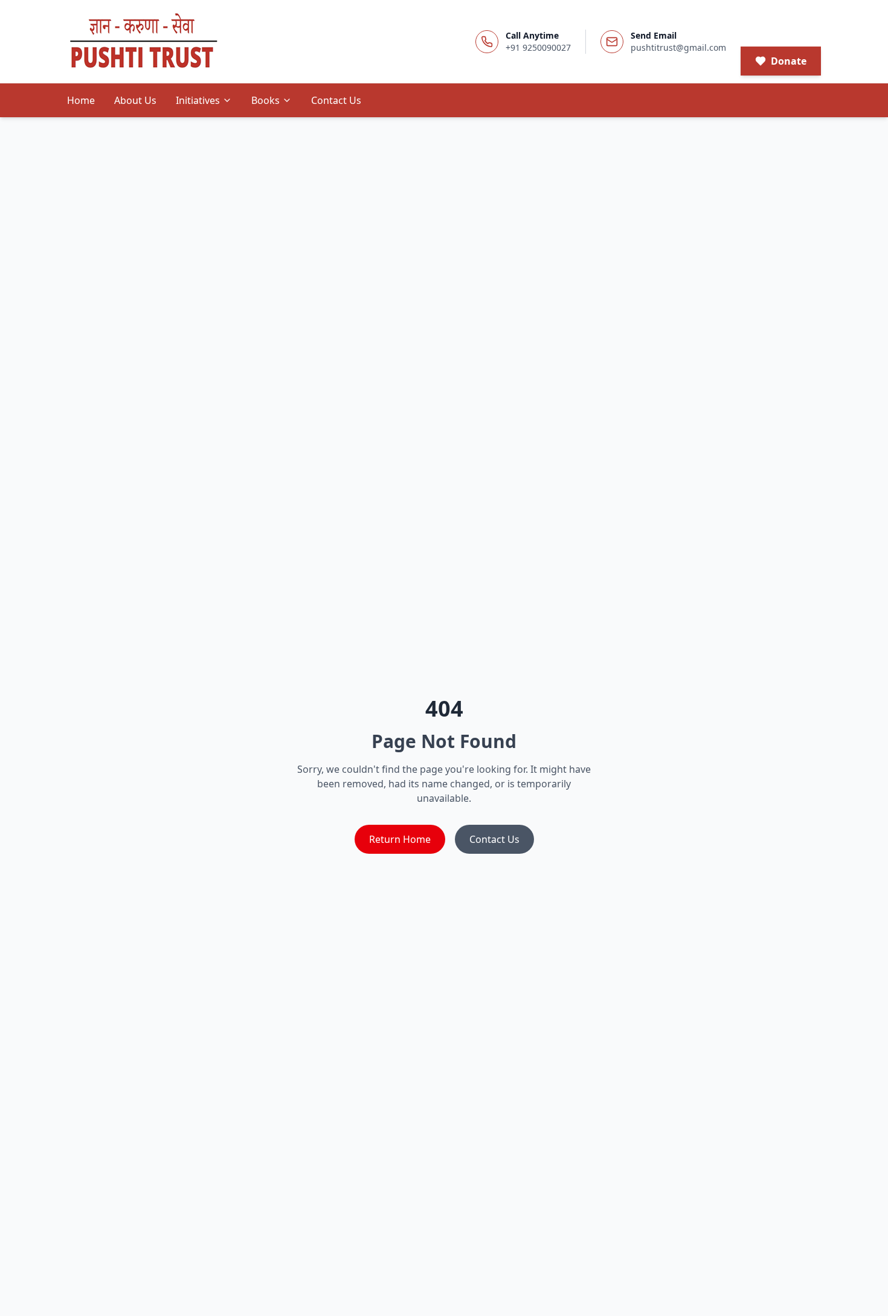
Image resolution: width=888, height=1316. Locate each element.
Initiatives (198, 100)
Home (81, 100)
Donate (788, 61)
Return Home (400, 839)
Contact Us (336, 100)
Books (265, 100)
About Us (135, 100)
